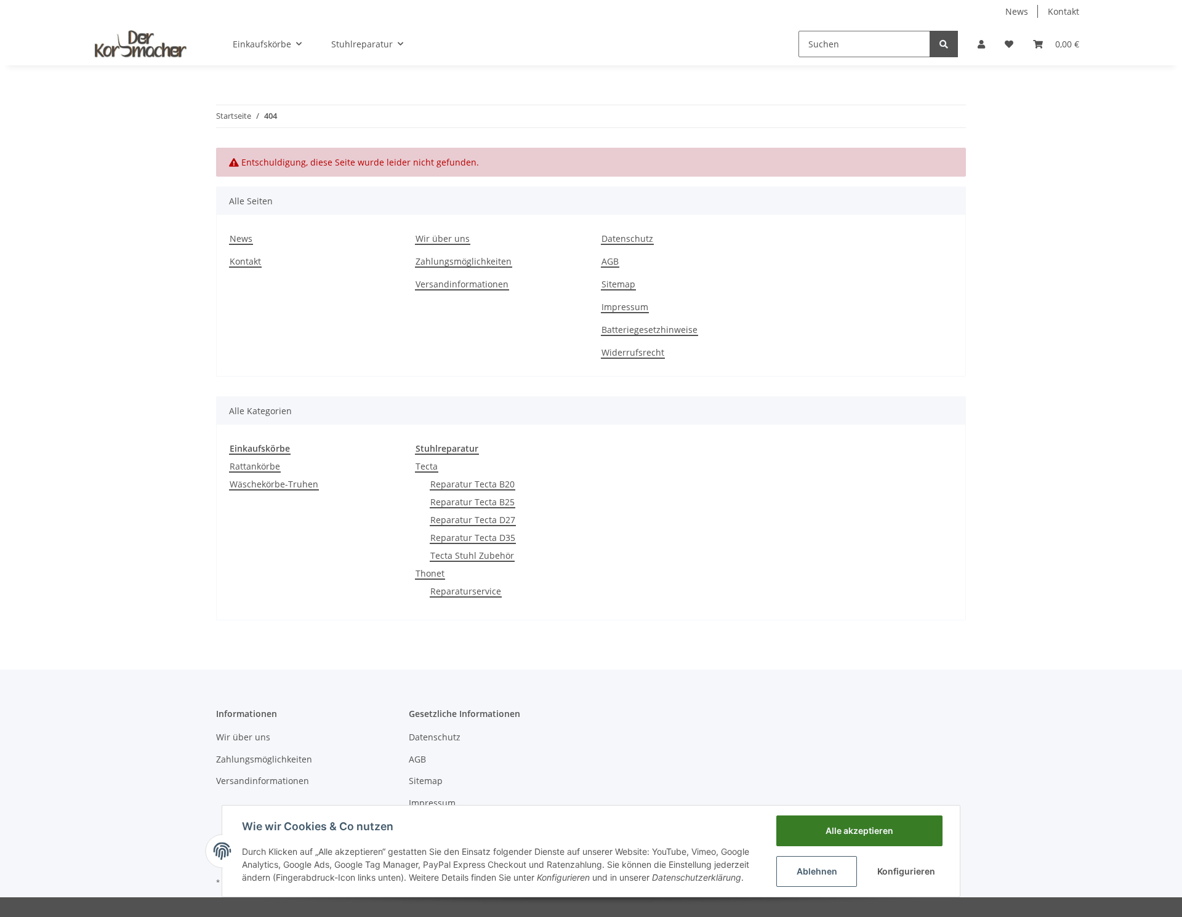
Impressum (624, 307)
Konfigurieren (906, 871)
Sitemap (618, 284)
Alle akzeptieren (859, 830)
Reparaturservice (465, 591)
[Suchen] (944, 44)
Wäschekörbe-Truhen (274, 484)
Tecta (427, 466)
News (1016, 11)
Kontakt (1063, 11)
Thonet (430, 573)
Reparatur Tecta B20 (472, 484)
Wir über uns (443, 238)
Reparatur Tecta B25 (472, 502)
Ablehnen (817, 871)
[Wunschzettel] (1009, 44)
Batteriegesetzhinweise (649, 329)
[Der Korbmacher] (140, 44)
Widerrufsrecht (632, 352)
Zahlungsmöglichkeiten (464, 261)
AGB (610, 261)
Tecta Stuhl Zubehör (472, 555)
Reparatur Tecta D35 (472, 537)
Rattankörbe (255, 466)
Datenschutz (627, 238)
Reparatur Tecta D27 (472, 520)
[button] (981, 44)
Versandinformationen (462, 284)
